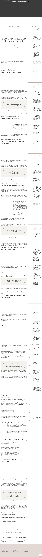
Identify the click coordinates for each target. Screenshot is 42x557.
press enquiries (26, 552)
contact (26, 549)
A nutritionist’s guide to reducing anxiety (8, 514)
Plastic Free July (18, 124)
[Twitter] (1, 0)
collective (5, 549)
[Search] (37, 3)
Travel (14, 36)
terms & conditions (15, 552)
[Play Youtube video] (14, 386)
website (8, 116)
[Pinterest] (8, 0)
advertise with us (5, 551)
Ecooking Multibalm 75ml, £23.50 (12, 423)
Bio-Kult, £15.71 (16, 459)
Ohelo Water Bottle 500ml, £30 (11, 118)
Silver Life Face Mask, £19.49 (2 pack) (13, 185)
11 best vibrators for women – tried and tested (9, 515)
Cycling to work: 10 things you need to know (8, 521)
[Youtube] (6, 0)
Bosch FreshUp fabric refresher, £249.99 (14, 326)
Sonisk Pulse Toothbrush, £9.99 (11, 72)
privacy (15, 549)
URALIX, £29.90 (5, 461)
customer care (26, 551)
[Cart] (37, 13)
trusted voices (5, 550)
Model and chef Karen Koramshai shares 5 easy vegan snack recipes (13, 517)
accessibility (15, 550)
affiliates (26, 550)
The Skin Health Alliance (19, 404)
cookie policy (15, 551)
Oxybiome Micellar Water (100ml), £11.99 (15, 440)
